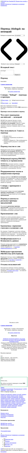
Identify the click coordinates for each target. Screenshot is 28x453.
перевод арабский (15, 398)
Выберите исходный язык (7, 35)
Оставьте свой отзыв (12, 270)
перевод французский (12, 395)
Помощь (7, 441)
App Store (11, 259)
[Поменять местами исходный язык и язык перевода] (14, 62)
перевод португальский (17, 401)
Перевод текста (5, 413)
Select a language (5, 391)
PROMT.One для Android (7, 424)
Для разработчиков (6, 431)
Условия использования (7, 389)
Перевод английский (6, 394)
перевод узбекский (13, 404)
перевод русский (16, 394)
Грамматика (4, 5)
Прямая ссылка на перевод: (8, 359)
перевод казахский (9, 400)
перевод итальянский (12, 397)
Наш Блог (7, 446)
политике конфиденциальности (10, 247)
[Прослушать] (4, 100)
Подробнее (3, 451)
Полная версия (18, 389)
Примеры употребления (7, 414)
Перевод (3, 4)
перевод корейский (6, 401)
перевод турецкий (16, 402)
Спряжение (18, 4)
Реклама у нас (9, 444)
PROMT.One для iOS (6, 423)
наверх (2, 387)
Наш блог (3, 417)
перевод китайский (20, 400)
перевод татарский (6, 402)
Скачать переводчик (6, 84)
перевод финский (12, 405)
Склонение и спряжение (7, 416)
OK (1, 449)
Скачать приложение (10, 442)
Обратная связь (9, 439)
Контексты (8, 4)
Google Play (18, 259)
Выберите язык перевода (7, 64)
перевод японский (11, 407)
